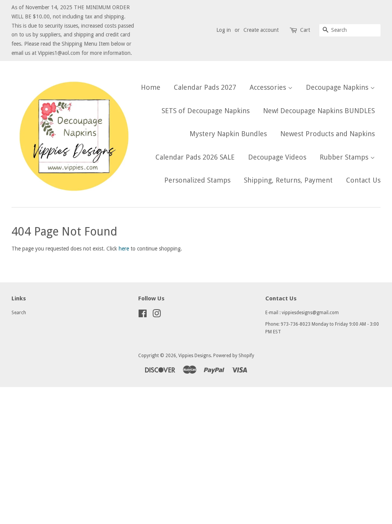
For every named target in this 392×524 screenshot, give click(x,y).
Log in (223, 30)
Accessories (269, 87)
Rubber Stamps (345, 157)
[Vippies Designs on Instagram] (156, 315)
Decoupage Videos (277, 157)
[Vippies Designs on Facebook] (142, 315)
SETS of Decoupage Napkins (206, 111)
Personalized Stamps (197, 180)
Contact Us (363, 180)
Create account (261, 30)
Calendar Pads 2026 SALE (195, 157)
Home (150, 87)
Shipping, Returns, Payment (288, 180)
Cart (305, 30)
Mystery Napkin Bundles (228, 134)
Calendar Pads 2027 (205, 87)
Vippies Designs (194, 355)
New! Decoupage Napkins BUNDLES (319, 111)
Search (18, 312)
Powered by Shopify (233, 355)
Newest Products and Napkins (327, 134)
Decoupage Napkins (338, 87)
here (124, 249)
